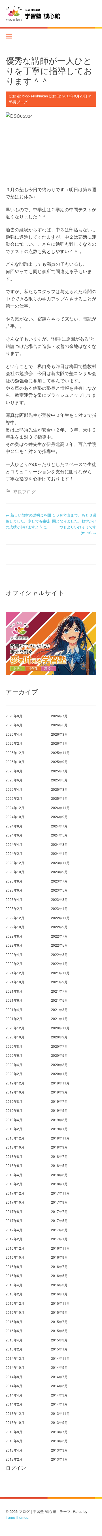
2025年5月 (59, 779)
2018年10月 (15, 1147)
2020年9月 (59, 1036)
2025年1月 (59, 798)
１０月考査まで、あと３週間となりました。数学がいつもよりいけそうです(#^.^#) (74, 523)
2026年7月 (59, 715)
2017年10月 (15, 1202)
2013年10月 (15, 1422)
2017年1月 (59, 1238)
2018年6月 (14, 1165)
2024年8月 (14, 825)
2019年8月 (14, 1101)
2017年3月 (59, 1229)
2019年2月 (14, 1128)
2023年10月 (15, 871)
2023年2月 (14, 908)
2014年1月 (59, 1404)
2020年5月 (59, 1055)
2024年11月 (60, 807)
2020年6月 (14, 1055)
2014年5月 (59, 1385)
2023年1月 (59, 908)
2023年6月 (14, 890)
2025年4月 (14, 789)
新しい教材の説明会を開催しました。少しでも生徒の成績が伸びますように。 (28, 521)
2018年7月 (59, 1156)
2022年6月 (14, 945)
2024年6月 (14, 835)
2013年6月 (14, 1440)
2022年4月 (14, 954)
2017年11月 (60, 1193)
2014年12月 (15, 1358)
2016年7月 (59, 1266)
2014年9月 (59, 1367)
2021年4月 (14, 1009)
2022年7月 (59, 936)
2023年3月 (59, 899)
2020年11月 (60, 1027)
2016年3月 (59, 1284)
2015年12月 (15, 1303)
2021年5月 (59, 1000)
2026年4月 (14, 734)
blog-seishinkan (35, 96)
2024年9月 (59, 816)
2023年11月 (60, 862)
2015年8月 (14, 1321)
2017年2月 (14, 1238)
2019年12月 (15, 1082)
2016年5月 (59, 1275)
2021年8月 (14, 991)
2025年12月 (15, 752)
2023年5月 (59, 890)
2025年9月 (59, 761)
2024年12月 (15, 807)
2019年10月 (15, 1092)
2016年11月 (60, 1248)
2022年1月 (59, 963)
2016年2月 (14, 1293)
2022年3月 (59, 954)
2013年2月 (14, 1459)
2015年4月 (14, 1339)
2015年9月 (59, 1312)
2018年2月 (14, 1183)
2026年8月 (14, 715)
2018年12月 (15, 1138)
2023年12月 (15, 862)
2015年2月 (14, 1349)
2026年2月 (14, 743)
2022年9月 (59, 926)
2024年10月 (15, 816)
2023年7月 (59, 881)
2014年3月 (59, 1395)
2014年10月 (15, 1367)
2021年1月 (59, 1018)
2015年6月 (14, 1330)
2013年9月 (59, 1422)
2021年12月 (15, 972)
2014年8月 (14, 1376)
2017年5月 (59, 1220)
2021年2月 (14, 1018)
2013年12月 (15, 1413)
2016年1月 (59, 1293)
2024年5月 (59, 835)
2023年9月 (59, 871)
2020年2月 (14, 1073)
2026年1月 (59, 743)
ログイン (16, 1468)
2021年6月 (14, 1000)
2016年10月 (15, 1257)
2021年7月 (59, 991)
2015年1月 (59, 1349)
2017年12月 (15, 1193)
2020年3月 (59, 1064)
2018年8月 (14, 1156)
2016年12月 (15, 1248)
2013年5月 (59, 1440)
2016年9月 (59, 1257)
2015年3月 (59, 1339)
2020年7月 (59, 1046)
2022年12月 (15, 917)
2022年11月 (60, 917)
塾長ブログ (18, 101)
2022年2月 (14, 963)
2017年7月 (59, 1211)
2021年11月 (60, 972)
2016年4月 (14, 1284)
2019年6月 (14, 1110)
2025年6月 (14, 779)
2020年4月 (14, 1064)
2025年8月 (14, 770)
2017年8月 (14, 1211)
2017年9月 (59, 1202)
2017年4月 (14, 1229)
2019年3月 (59, 1119)
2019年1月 (59, 1128)
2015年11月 (60, 1303)
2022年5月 (59, 945)
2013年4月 (14, 1450)
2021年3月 (59, 1009)
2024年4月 (14, 844)
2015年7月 (59, 1321)
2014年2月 (14, 1404)
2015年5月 (59, 1330)
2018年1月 (59, 1183)
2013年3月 (59, 1450)
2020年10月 (15, 1036)
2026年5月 (59, 724)
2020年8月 (14, 1046)
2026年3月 (59, 734)
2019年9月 (59, 1092)
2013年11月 (60, 1413)
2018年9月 (59, 1147)
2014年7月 (59, 1376)
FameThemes (17, 1517)
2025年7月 (59, 770)
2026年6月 (14, 724)
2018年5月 (59, 1165)
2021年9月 (59, 981)
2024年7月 (59, 825)
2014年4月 (14, 1395)
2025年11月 (60, 752)
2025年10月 (15, 761)
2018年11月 (60, 1138)
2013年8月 (14, 1431)
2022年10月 (15, 926)
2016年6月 (14, 1275)
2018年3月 (59, 1174)
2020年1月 (59, 1073)
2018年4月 (14, 1174)
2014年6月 (14, 1385)
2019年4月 (14, 1119)
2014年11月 (60, 1358)
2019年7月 (59, 1101)
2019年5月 (59, 1110)
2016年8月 (14, 1266)
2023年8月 (14, 881)
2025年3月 (59, 789)
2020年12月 (15, 1027)
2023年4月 (14, 899)
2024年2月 (14, 853)
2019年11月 (60, 1082)
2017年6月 (14, 1220)
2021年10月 (15, 981)
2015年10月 (15, 1312)
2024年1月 (59, 853)
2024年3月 (59, 844)
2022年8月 (14, 936)
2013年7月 (59, 1431)
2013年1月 (59, 1459)
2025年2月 (14, 798)
